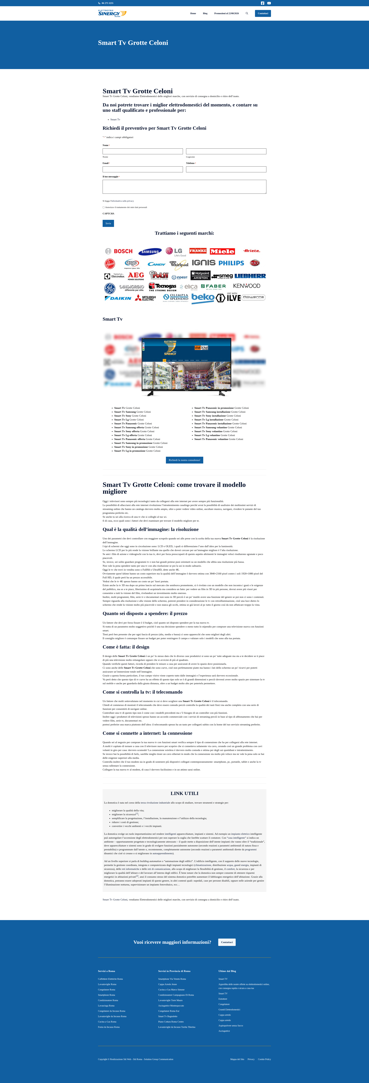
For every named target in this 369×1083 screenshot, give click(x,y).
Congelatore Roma (106, 989)
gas (236, 865)
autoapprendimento (163, 853)
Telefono (191, 163)
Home (193, 13)
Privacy (251, 1059)
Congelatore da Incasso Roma (111, 1011)
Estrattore (223, 999)
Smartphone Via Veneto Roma (172, 979)
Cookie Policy (264, 1059)
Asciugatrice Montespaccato (171, 1005)
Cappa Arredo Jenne (167, 984)
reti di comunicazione (159, 868)
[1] (137, 813)
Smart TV (223, 979)
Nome (105, 157)
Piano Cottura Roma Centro (171, 1021)
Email (106, 163)
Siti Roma (137, 1059)
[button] (247, 13)
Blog (205, 13)
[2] (137, 876)
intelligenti (170, 833)
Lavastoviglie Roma (107, 984)
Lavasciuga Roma (106, 1005)
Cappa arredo (225, 1015)
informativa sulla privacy (122, 201)
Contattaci (263, 13)
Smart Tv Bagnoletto (167, 1016)
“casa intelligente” (236, 837)
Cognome (190, 157)
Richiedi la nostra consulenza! (184, 460)
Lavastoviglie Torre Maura (170, 1000)
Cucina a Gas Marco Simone (171, 989)
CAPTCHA (108, 213)
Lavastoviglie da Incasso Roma (112, 1016)
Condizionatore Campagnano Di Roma (176, 995)
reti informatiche (130, 868)
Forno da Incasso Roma (109, 1027)
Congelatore (224, 1004)
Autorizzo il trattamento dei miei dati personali (126, 207)
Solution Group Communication (158, 1059)
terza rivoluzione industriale (155, 802)
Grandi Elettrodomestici (229, 1009)
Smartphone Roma (106, 995)
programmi (251, 849)
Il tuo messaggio (111, 176)
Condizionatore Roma (108, 1000)
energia (245, 865)
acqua (230, 865)
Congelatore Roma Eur (168, 1011)
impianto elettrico (240, 833)
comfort (230, 868)
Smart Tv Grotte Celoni (115, 899)
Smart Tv (115, 119)
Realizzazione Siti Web (120, 1059)
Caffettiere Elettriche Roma (110, 979)
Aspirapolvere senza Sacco (231, 1025)
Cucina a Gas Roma (107, 1021)
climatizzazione (203, 865)
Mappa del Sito (237, 1059)
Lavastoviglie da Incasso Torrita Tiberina (176, 1027)
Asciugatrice (224, 1031)
